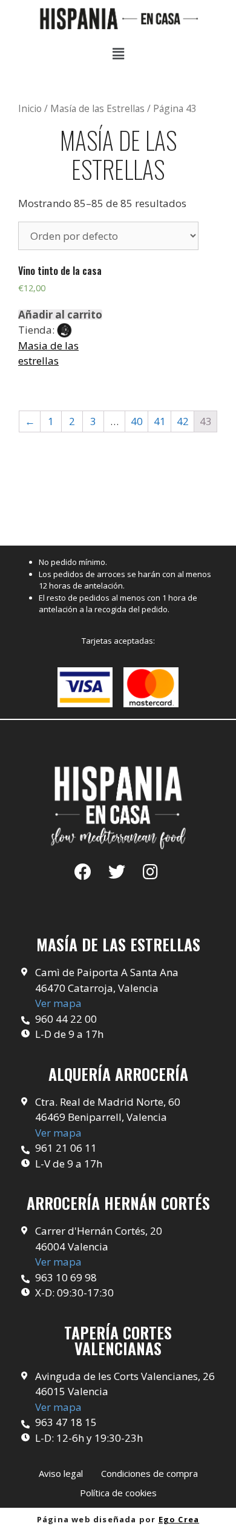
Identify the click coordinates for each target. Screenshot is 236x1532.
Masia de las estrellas (48, 353)
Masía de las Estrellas (97, 108)
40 (137, 421)
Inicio (30, 108)
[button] (61, 1473)
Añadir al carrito (60, 314)
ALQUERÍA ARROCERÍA (118, 1074)
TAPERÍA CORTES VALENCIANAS (118, 1340)
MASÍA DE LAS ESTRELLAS (118, 944)
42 (183, 421)
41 (160, 421)
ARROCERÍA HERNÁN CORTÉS (118, 1203)
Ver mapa (58, 1003)
